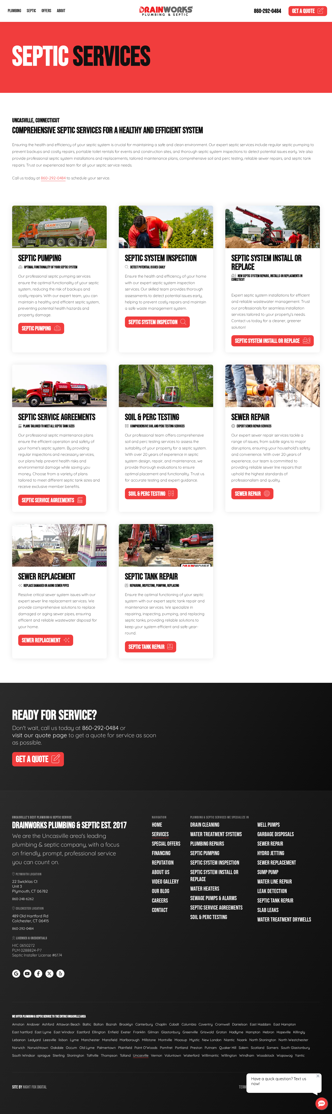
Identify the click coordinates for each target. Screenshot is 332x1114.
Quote (303, 11)
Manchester (90, 1040)
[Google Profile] (16, 974)
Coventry (206, 1024)
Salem (243, 1047)
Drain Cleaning (204, 824)
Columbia (189, 1024)
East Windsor (64, 1032)
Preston (196, 1047)
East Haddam (260, 1024)
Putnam (211, 1047)
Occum (71, 1047)
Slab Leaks (268, 910)
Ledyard (34, 1040)
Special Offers (166, 843)
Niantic (229, 1040)
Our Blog (160, 891)
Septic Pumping (204, 853)
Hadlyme (236, 1032)
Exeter (126, 1032)
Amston (18, 1024)
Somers (273, 1047)
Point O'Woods (145, 1047)
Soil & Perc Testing (208, 917)
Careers (160, 900)
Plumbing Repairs (207, 843)
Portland (181, 1047)
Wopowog (285, 1055)
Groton (221, 1032)
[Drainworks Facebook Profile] (38, 974)
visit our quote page (39, 735)
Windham (246, 1055)
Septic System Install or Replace (214, 876)
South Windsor (23, 1055)
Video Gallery (165, 881)
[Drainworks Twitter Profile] (49, 974)
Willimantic (210, 1055)
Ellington (98, 1032)
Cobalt (174, 1024)
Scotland (257, 1047)
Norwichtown (37, 1047)
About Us (160, 872)
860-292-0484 (267, 11)
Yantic (300, 1055)
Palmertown (106, 1047)
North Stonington (262, 1040)
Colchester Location (29, 908)
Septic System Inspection (214, 862)
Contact (160, 910)
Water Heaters (204, 888)
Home (157, 824)
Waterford (191, 1055)
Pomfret (166, 1047)
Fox (34, 1087)
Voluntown (173, 1055)
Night (27, 1087)
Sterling (59, 1055)
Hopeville (284, 1032)
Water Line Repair (274, 881)
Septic (31, 11)
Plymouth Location (28, 874)
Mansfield (109, 1040)
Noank (242, 1040)
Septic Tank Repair (275, 900)
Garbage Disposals (275, 834)
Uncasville (141, 1055)
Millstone (149, 1040)
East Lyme (43, 1032)
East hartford (22, 1032)
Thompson (109, 1055)
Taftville (92, 1055)
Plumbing (14, 11)
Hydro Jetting (270, 853)
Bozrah (111, 1024)
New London (211, 1040)
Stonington (75, 1055)
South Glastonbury (295, 1047)
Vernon (156, 1055)
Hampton (253, 1032)
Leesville (49, 1040)
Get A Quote (32, 759)
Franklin (139, 1032)
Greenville (190, 1032)
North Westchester (293, 1040)
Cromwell (222, 1024)
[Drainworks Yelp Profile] (60, 974)
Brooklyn (126, 1024)
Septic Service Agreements (216, 907)
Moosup (181, 1040)
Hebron (268, 1032)
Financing (161, 853)
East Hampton (284, 1024)
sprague (43, 1055)
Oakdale (57, 1047)
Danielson (239, 1024)
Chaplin (161, 1024)
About (61, 11)
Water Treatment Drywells (284, 919)
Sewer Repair (270, 843)
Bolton (99, 1024)
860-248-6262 (23, 899)
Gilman (153, 1032)
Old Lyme (87, 1047)
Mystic (194, 1040)
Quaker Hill (227, 1047)
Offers (46, 11)
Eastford (83, 1032)
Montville (165, 1040)
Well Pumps (268, 824)
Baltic (87, 1024)
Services (160, 834)
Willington (229, 1055)
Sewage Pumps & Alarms (213, 898)
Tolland (125, 1055)
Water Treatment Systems (216, 834)
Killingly (299, 1032)
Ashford (48, 1024)
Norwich (18, 1047)
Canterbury (144, 1024)
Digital (42, 1087)
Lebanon (19, 1040)
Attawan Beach (68, 1024)
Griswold (207, 1032)
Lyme (74, 1040)
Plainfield (125, 1047)
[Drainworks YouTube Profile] (27, 974)
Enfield (113, 1032)
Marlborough (130, 1040)
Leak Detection (272, 891)
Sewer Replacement (276, 862)
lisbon (63, 1040)
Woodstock (265, 1055)
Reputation (163, 862)
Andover (33, 1024)
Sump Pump (267, 872)
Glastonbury (170, 1032)
